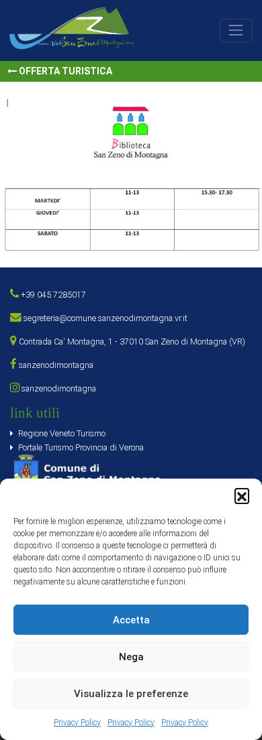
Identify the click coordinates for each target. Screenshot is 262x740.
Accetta (131, 620)
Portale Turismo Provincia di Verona (81, 447)
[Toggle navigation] (236, 30)
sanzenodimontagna (55, 365)
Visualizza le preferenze (131, 694)
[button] (242, 495)
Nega (131, 657)
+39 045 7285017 (52, 295)
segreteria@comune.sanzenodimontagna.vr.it (104, 318)
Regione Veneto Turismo (61, 433)
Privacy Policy (77, 722)
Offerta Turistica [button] (64, 71)
